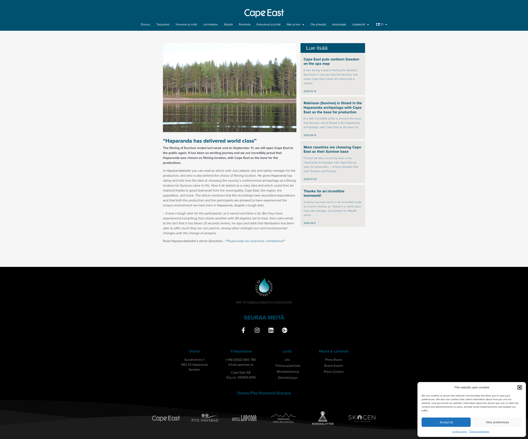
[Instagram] (257, 330)
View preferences (497, 422)
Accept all (446, 422)
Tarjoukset (163, 24)
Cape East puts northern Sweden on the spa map (331, 61)
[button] (520, 387)
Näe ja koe (293, 24)
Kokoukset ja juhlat (268, 24)
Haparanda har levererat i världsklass (255, 241)
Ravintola (244, 24)
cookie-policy (459, 431)
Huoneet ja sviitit (186, 24)
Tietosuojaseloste (479, 431)
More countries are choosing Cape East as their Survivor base (332, 149)
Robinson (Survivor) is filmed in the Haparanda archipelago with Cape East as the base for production (333, 107)
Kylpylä (228, 24)
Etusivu (145, 24)
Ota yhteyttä (318, 24)
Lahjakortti (358, 24)
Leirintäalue (210, 24)
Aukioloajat (339, 24)
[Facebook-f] (243, 330)
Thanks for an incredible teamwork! (324, 193)
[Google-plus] (285, 330)
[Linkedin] (271, 330)
